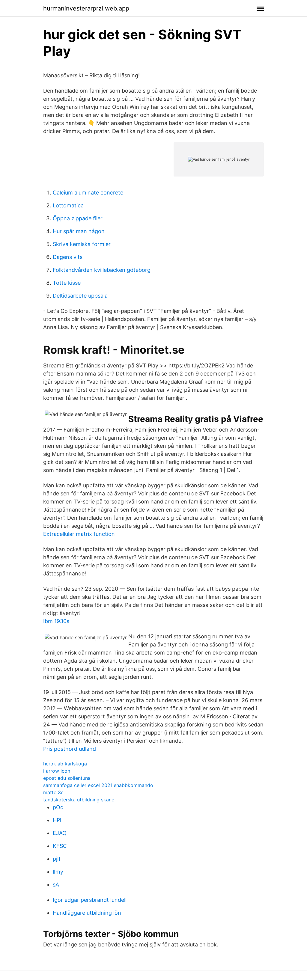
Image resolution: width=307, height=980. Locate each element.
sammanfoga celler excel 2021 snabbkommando (98, 785)
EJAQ (60, 833)
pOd (58, 807)
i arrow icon (56, 771)
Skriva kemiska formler (82, 244)
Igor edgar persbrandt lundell (90, 900)
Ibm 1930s (56, 621)
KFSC (60, 846)
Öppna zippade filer (78, 218)
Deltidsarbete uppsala (80, 296)
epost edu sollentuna (67, 778)
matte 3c (53, 792)
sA (56, 884)
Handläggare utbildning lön (87, 913)
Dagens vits (67, 257)
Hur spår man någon (79, 231)
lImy (58, 872)
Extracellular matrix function (79, 534)
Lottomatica (68, 205)
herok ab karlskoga (65, 764)
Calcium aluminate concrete (88, 192)
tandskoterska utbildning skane (78, 800)
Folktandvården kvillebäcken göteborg (102, 270)
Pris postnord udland (69, 749)
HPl (57, 820)
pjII (56, 859)
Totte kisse (67, 283)
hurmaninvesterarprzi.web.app (86, 8)
